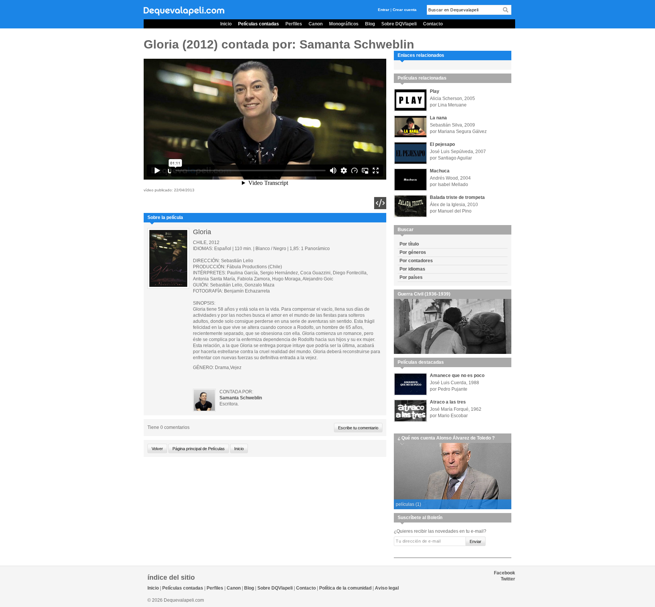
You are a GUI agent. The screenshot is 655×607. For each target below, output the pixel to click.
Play (434, 91)
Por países (411, 277)
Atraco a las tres (448, 402)
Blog (370, 24)
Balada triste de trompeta (457, 197)
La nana (438, 117)
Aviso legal (387, 588)
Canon (316, 24)
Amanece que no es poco (457, 375)
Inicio (226, 24)
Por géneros (413, 252)
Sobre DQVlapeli (399, 24)
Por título (409, 244)
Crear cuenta (405, 10)
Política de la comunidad (345, 588)
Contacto (433, 24)
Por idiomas (412, 269)
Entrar (383, 10)
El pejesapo (442, 144)
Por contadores (416, 260)
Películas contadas (258, 24)
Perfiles (293, 24)
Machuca (440, 171)
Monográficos (344, 24)
